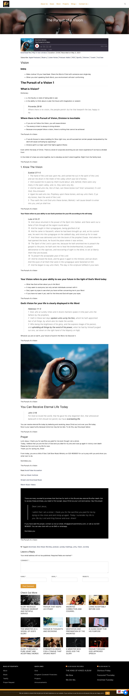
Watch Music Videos (28, 485)
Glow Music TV (104, 666)
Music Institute (32, 475)
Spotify (79, 57)
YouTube (100, 57)
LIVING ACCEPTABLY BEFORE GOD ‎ (97, 608)
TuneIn (92, 57)
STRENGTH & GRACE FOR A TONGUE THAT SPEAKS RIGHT (52, 651)
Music (5, 675)
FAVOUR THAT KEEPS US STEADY (52, 608)
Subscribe (43, 49)
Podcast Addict (65, 57)
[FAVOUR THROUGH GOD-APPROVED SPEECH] (98, 642)
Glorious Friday (104, 670)
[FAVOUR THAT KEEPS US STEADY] (53, 600)
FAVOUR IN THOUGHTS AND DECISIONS (53, 630)
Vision (80, 547)
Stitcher (86, 57)
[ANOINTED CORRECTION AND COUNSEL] (76, 600)
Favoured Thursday (106, 675)
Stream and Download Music (31, 480)
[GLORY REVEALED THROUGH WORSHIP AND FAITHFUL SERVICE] (30, 600)
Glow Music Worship (44, 547)
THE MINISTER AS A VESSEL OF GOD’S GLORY (29, 631)
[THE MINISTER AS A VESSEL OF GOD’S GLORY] (30, 622)
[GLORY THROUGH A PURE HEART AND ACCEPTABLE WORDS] (30, 642)
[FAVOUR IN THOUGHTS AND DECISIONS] (53, 622)
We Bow (69, 675)
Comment (25, 560)
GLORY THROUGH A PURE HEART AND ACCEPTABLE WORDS (30, 651)
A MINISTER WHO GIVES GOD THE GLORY (73, 651)
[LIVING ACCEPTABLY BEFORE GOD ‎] (98, 600)
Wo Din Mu (70, 680)
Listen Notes (53, 57)
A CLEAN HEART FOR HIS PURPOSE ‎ (98, 630)
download (32, 547)
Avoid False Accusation (33, 470)
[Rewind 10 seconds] (44, 47)
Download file (26, 53)
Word (5, 671)
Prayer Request (8, 682)
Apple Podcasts (34, 57)
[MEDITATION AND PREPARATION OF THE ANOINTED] (76, 622)
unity (75, 547)
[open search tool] (125, 4)
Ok (107, 693)
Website (86, 576)
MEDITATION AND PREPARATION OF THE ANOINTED (75, 631)
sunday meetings (66, 547)
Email (54, 576)
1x (47, 46)
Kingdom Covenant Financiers (45, 675)
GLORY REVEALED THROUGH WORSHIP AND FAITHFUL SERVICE (29, 610)
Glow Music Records (75, 666)
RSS (73, 57)
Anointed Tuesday (105, 680)
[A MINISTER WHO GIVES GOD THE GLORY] (76, 642)
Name (23, 576)
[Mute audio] (41, 46)
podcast (56, 547)
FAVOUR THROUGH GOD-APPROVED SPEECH (97, 651)
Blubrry (44, 57)
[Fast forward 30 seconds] (50, 47)
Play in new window (39, 53)
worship (86, 547)
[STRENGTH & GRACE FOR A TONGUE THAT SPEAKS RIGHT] (53, 642)
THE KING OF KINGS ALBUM (78, 670)
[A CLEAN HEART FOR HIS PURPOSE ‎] (98, 622)
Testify (5, 678)
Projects (37, 678)
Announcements (40, 682)
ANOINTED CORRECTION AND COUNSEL (74, 609)
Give (36, 671)
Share (50, 49)
